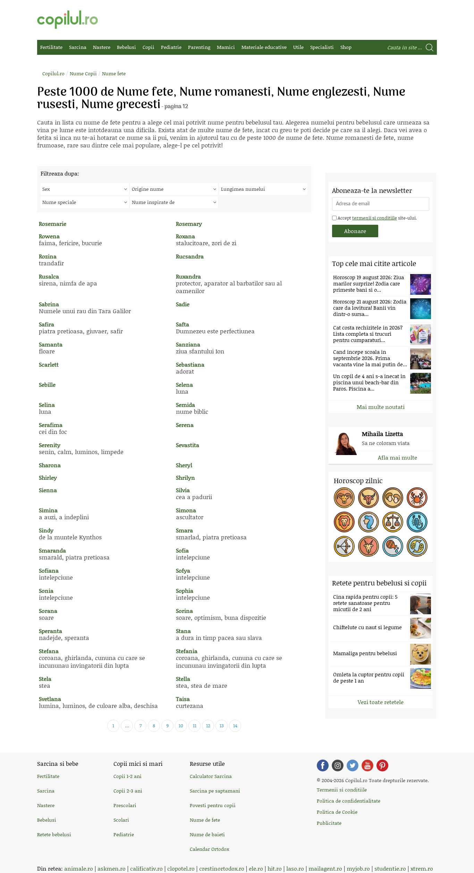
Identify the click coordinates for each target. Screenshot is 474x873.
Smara (184, 530)
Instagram (338, 765)
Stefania (186, 651)
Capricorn (368, 546)
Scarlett (49, 364)
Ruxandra (188, 276)
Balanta (392, 522)
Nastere (101, 47)
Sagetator (344, 546)
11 (194, 725)
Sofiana (49, 570)
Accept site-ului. (377, 218)
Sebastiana (190, 364)
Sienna (48, 490)
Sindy (46, 530)
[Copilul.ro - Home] (67, 19)
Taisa (183, 699)
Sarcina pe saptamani (215, 790)
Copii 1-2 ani (127, 776)
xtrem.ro (421, 868)
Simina (48, 510)
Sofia (182, 550)
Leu (344, 522)
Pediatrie (171, 47)
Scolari (121, 819)
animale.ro (78, 868)
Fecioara (368, 522)
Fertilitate (51, 47)
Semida (185, 405)
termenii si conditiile (374, 218)
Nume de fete (205, 819)
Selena (184, 384)
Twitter (352, 765)
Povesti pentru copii (213, 805)
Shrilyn (185, 477)
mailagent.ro (325, 868)
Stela (45, 679)
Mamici (226, 47)
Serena (185, 425)
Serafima (50, 425)
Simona (186, 510)
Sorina (184, 611)
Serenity (49, 445)
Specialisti (322, 47)
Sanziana (188, 344)
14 (235, 725)
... (127, 725)
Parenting (199, 47)
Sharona (50, 465)
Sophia (184, 590)
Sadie (182, 304)
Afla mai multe (397, 457)
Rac (417, 497)
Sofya (183, 570)
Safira (46, 324)
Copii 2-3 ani (127, 790)
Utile (298, 47)
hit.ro (275, 868)
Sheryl (184, 465)
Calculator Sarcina (211, 776)
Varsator (392, 546)
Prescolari (124, 805)
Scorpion (417, 522)
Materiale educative (264, 47)
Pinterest (382, 765)
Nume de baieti (207, 834)
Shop (346, 47)
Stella (183, 679)
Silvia (183, 490)
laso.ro (295, 868)
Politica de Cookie (337, 811)
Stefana (49, 651)
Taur (368, 497)
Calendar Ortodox (209, 849)
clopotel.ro (181, 868)
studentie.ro (390, 868)
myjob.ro (358, 868)
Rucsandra (190, 256)
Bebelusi (126, 47)
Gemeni (392, 497)
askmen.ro (112, 868)
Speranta (50, 631)
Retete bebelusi (54, 834)
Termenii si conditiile (342, 789)
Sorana (48, 611)
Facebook (323, 765)
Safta (182, 324)
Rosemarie (52, 224)
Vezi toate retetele (381, 702)
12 (208, 725)
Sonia (46, 590)
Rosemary (189, 224)
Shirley (48, 477)
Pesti (417, 546)
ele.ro (256, 868)
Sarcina (77, 47)
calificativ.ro (146, 868)
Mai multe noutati (381, 407)
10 (181, 725)
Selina (47, 405)
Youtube (367, 765)
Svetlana (50, 699)
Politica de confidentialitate (348, 800)
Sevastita (187, 445)
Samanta (50, 344)
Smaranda (52, 550)
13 (222, 725)
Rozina (48, 256)
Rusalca (49, 276)
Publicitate (329, 823)
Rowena (49, 236)
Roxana (185, 236)
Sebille (47, 384)
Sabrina (49, 304)
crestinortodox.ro (221, 868)
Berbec (344, 497)
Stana (183, 631)
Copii (148, 47)
